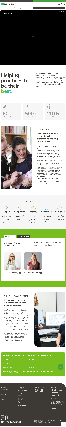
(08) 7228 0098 (22, 396)
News (2, 397)
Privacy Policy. (46, 422)
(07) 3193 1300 (22, 405)
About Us (3, 394)
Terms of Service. (38, 422)
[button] (64, 4)
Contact (3, 399)
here (22, 372)
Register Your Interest (49, 1)
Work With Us (4, 389)
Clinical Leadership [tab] (10, 236)
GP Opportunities (48, 8)
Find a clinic (15, 8)
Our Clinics (4, 392)
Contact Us (16, 1)
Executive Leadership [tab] (23, 236)
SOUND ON (61, 11)
